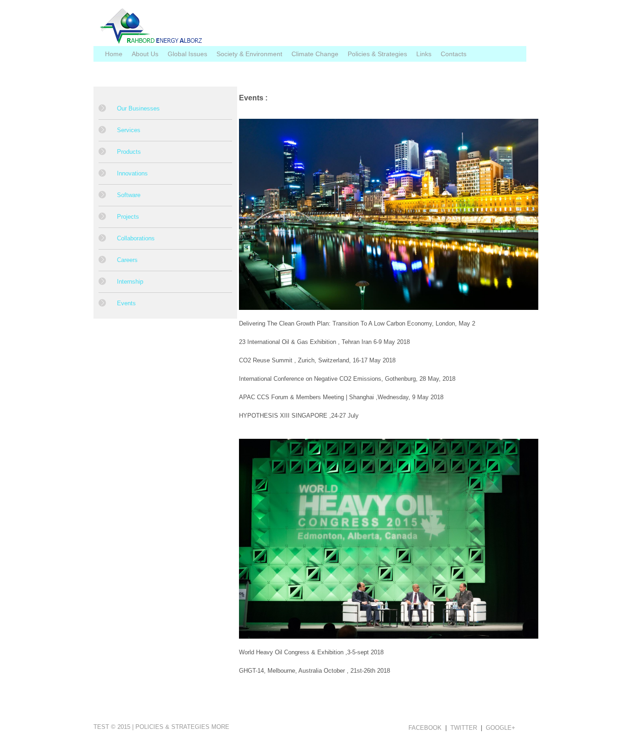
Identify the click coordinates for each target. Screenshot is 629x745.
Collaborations (136, 238)
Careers (127, 259)
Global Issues (187, 54)
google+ (500, 727)
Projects (128, 216)
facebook (425, 727)
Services (128, 130)
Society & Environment (249, 54)
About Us (145, 54)
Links (423, 54)
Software (128, 195)
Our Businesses (138, 108)
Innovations (132, 173)
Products (129, 151)
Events (126, 303)
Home (113, 54)
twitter (463, 727)
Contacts (453, 54)
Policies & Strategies (377, 54)
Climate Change (314, 54)
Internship (130, 281)
